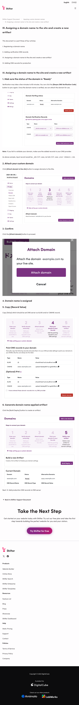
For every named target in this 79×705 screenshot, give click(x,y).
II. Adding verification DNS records (15, 52)
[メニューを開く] (75, 8)
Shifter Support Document (11, 19)
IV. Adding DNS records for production (16, 63)
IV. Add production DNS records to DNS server (24, 490)
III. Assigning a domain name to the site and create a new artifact (26, 57)
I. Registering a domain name (13, 46)
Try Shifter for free (39, 530)
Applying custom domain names (34, 19)
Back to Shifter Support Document (18, 499)
